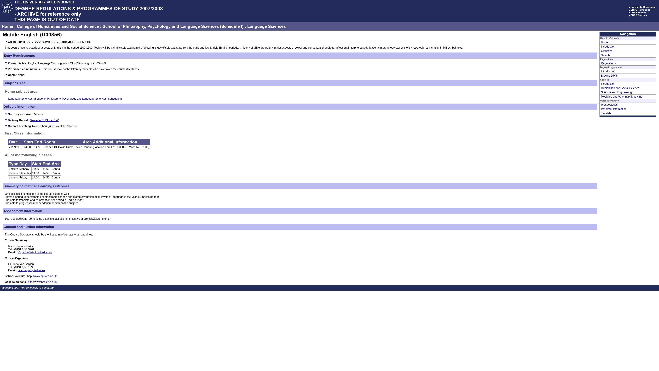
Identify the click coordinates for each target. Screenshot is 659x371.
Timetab (606, 113)
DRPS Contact (639, 15)
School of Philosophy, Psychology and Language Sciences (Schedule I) (173, 26)
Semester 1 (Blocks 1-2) (44, 120)
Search (605, 55)
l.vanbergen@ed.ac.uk (31, 270)
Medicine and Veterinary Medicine (621, 96)
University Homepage (643, 7)
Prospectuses (609, 104)
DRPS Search (638, 12)
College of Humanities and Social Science (58, 26)
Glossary (606, 50)
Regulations (608, 63)
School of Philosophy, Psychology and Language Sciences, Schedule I (78, 98)
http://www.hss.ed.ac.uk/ (42, 281)
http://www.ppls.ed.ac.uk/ (42, 276)
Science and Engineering (616, 92)
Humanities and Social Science (620, 88)
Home (7, 26)
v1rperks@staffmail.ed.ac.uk (35, 252)
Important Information (614, 109)
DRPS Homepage (640, 9)
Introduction (608, 46)
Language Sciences (266, 26)
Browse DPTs (609, 75)
